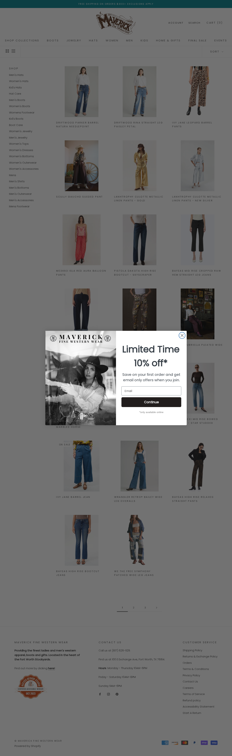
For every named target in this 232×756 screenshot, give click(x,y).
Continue (151, 402)
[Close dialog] (182, 335)
